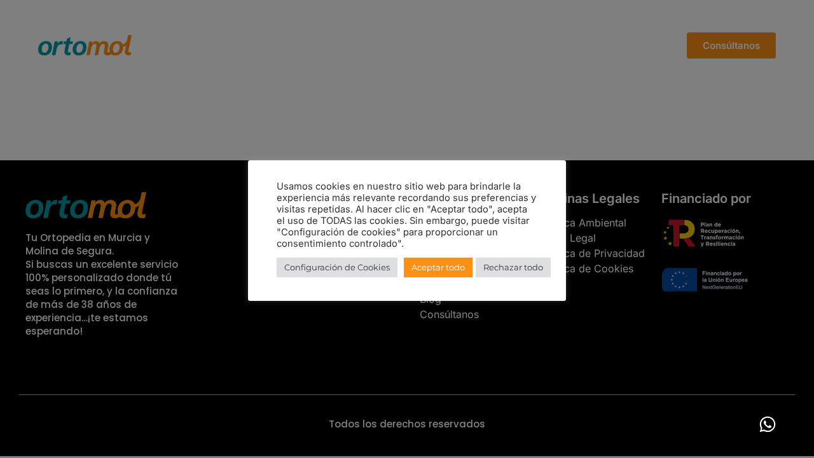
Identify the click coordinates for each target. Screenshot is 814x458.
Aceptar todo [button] (438, 267)
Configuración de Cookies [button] (337, 267)
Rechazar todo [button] (513, 267)
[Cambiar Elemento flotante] (767, 424)
